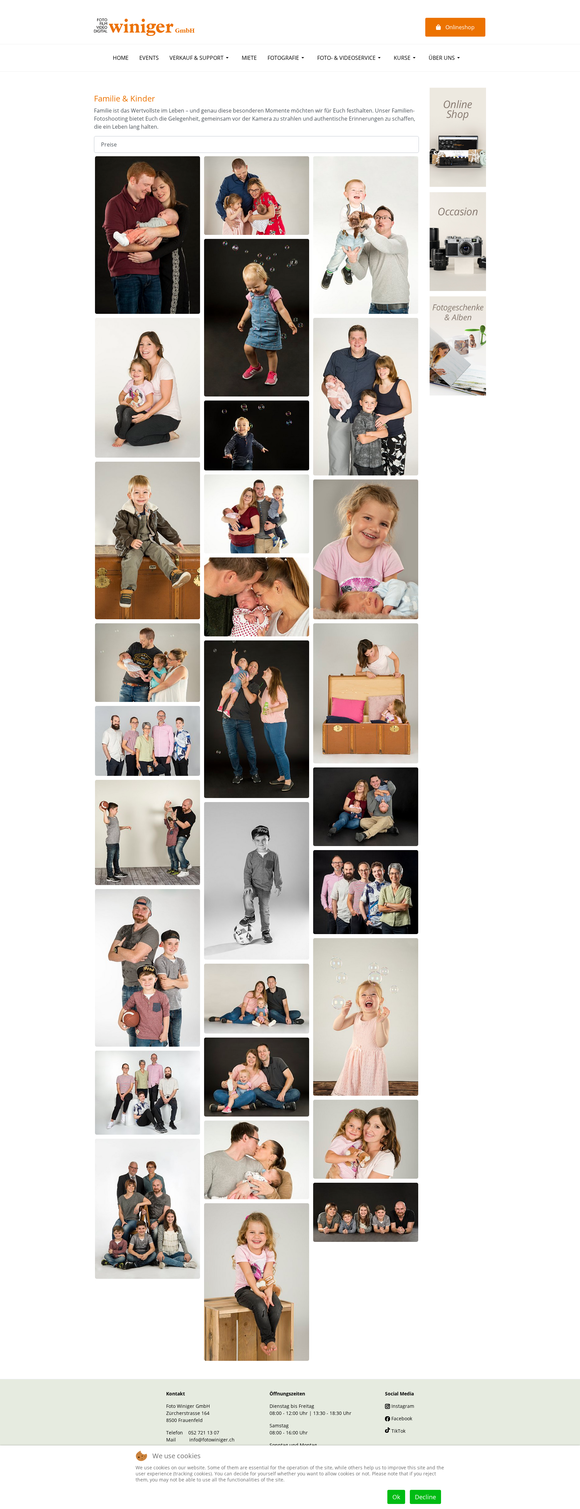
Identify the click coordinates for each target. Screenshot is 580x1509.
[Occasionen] (458, 241)
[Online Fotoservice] (458, 345)
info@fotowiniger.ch (212, 1439)
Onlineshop (459, 27)
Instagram (402, 1406)
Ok (396, 1497)
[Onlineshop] (458, 136)
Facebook (401, 1418)
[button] (200, 57)
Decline (425, 1497)
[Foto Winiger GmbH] (144, 27)
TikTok (397, 1431)
